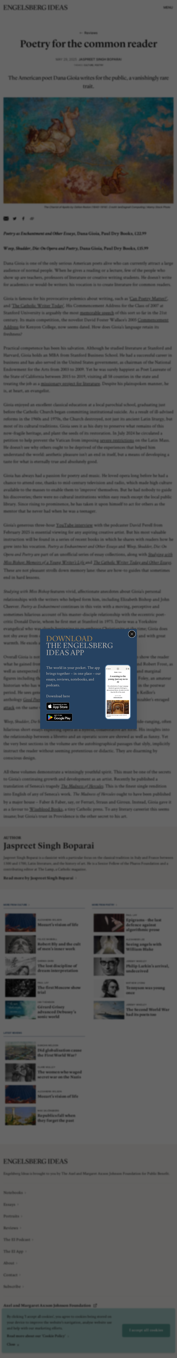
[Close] (132, 634)
